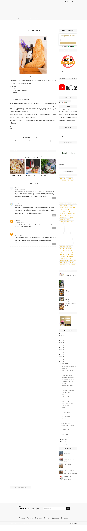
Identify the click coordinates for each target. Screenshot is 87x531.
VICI (72, 262)
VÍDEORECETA (73, 264)
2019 (61, 345)
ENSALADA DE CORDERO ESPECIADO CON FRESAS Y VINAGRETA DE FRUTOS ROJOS (70, 472)
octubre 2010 (64, 436)
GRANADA (71, 217)
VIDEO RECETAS (67, 264)
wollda (17, 187)
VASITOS (75, 260)
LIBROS (66, 225)
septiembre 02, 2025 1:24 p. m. (20, 189)
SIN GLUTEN (67, 254)
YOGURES (68, 266)
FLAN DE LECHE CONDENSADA (67, 370)
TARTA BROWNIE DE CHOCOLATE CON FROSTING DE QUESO (70, 460)
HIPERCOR (72, 221)
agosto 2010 (63, 439)
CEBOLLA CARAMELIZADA (66, 375)
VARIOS (71, 260)
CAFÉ (65, 184)
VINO (60, 266)
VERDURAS (65, 262)
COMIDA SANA (69, 201)
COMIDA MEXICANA (62, 201)
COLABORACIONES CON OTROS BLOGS (65, 199)
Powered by (65, 46)
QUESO (66, 242)
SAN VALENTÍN (62, 252)
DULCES (61, 209)
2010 (61, 361)
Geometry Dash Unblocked (20, 224)
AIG (64, 178)
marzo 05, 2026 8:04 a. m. (19, 222)
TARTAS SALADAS (68, 258)
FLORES (61, 215)
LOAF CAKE (70, 225)
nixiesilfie (18, 203)
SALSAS (74, 250)
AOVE (67, 178)
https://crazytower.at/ (32, 240)
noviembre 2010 (64, 364)
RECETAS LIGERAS (62, 244)
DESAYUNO (61, 207)
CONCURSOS (61, 203)
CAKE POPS (68, 184)
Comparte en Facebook (21, 140)
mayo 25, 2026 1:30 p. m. (19, 235)
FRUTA (69, 215)
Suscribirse (68, 43)
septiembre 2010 (64, 437)
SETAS (72, 252)
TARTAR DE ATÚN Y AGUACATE (31, 176)
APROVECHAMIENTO (63, 180)
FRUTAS (72, 215)
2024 (61, 336)
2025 (61, 335)
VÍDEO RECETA (62, 264)
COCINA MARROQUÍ (62, 197)
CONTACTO (22, 18)
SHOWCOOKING (62, 254)
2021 (61, 342)
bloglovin (74, 133)
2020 (61, 343)
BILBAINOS (63, 418)
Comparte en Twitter (35, 140)
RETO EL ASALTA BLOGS (69, 248)
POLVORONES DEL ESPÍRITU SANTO (68, 416)
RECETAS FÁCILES (70, 242)
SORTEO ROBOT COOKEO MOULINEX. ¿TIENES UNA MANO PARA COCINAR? (70, 478)
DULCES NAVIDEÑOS (66, 209)
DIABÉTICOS (70, 207)
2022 (61, 340)
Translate (68, 102)
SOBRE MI (28, 18)
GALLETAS (67, 217)
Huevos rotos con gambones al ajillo (70, 304)
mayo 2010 (63, 444)
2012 (61, 357)
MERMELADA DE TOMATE (66, 398)
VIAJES (70, 262)
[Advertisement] (43, 8)
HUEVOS (66, 223)
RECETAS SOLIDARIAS (69, 244)
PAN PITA (43, 175)
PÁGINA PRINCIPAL (14, 18)
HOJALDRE (61, 223)
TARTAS (64, 256)
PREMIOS (65, 240)
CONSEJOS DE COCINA (68, 203)
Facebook (62, 133)
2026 (61, 333)
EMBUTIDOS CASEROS (63, 213)
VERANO (61, 262)
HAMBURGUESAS (62, 221)
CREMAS (61, 205)
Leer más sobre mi (63, 122)
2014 (61, 354)
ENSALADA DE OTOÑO (65, 407)
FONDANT (65, 215)
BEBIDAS (72, 180)
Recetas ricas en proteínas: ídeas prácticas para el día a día (70, 275)
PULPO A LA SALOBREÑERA (66, 420)
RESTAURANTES (62, 248)
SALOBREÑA (70, 250)
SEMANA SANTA (37, 144)
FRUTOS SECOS (62, 217)
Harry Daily (18, 220)
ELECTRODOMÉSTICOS (63, 211)
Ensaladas (69, 213)
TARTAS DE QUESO (62, 258)
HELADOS (67, 221)
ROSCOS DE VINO (64, 434)
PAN (33, 144)
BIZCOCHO (61, 182)
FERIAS (73, 213)
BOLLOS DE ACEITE (65, 401)
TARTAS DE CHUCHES (70, 256)
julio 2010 (63, 441)
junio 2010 (63, 443)
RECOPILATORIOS (62, 246)
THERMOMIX (62, 260)
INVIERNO (70, 223)
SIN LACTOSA (72, 254)
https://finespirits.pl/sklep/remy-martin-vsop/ (31, 193)
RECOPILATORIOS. (68, 246)
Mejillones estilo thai (69, 290)
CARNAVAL (73, 184)
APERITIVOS (71, 178)
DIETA (74, 207)
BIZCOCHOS (66, 182)
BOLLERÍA (61, 184)
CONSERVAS (74, 203)
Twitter (68, 133)
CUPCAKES (70, 205)
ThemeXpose (20, 523)
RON (66, 250)
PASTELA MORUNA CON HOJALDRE (68, 385)
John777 (17, 233)
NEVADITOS (63, 409)
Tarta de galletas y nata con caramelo (70, 299)
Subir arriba (73, 523)
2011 (61, 359)
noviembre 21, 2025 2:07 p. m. (20, 205)
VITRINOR (64, 266)
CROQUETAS (65, 205)
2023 (61, 338)
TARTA (61, 256)
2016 (61, 350)
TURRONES (66, 260)
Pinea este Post (46, 140)
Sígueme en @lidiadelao (68, 171)
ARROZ (68, 180)
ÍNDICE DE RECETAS (36, 18)
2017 (61, 349)
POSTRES (61, 240)
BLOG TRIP (70, 182)
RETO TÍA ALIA (62, 250)
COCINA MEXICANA (69, 197)
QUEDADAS (61, 242)
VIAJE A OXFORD (67, 464)
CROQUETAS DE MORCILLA (66, 431)
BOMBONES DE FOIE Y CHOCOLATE (68, 425)
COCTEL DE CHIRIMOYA (66, 423)
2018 (61, 347)
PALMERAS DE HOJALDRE (66, 396)
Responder (53, 215)
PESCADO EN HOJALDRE (66, 372)
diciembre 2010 (64, 363)
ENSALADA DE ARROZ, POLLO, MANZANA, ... (15, 176)
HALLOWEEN (68, 219)
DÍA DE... (66, 207)
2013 (61, 356)
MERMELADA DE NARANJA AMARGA (68, 387)
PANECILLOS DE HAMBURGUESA (67, 390)
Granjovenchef (62, 219)
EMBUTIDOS (69, 211)
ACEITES (30, 144)
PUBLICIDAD (70, 240)
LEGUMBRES (61, 225)
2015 (61, 352)
